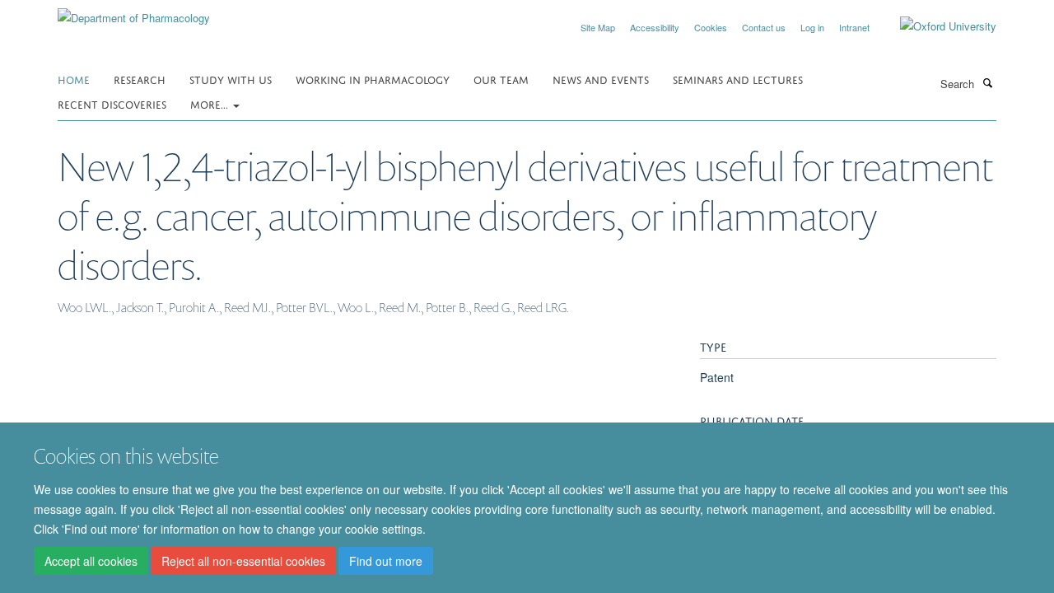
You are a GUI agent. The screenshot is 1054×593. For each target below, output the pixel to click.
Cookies (710, 27)
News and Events (601, 78)
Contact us (764, 27)
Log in (812, 27)
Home (74, 78)
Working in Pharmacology (373, 78)
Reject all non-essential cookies (243, 561)
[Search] (987, 82)
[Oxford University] (935, 26)
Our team (501, 78)
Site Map (598, 27)
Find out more (385, 561)
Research (140, 78)
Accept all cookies (91, 561)
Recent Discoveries (112, 103)
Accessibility (654, 27)
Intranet (854, 27)
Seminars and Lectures (738, 78)
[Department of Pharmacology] (134, 12)
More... (210, 103)
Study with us (230, 78)
